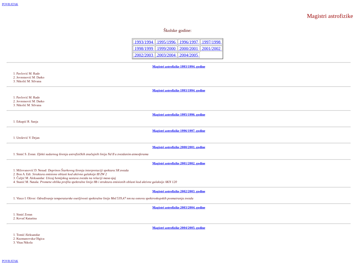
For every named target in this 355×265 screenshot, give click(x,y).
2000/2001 (188, 48)
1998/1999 (143, 48)
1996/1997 (188, 42)
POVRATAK (10, 4)
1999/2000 (166, 48)
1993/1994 (143, 42)
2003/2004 (166, 55)
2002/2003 (143, 55)
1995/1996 (166, 42)
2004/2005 (188, 55)
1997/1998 (211, 42)
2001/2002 (211, 48)
